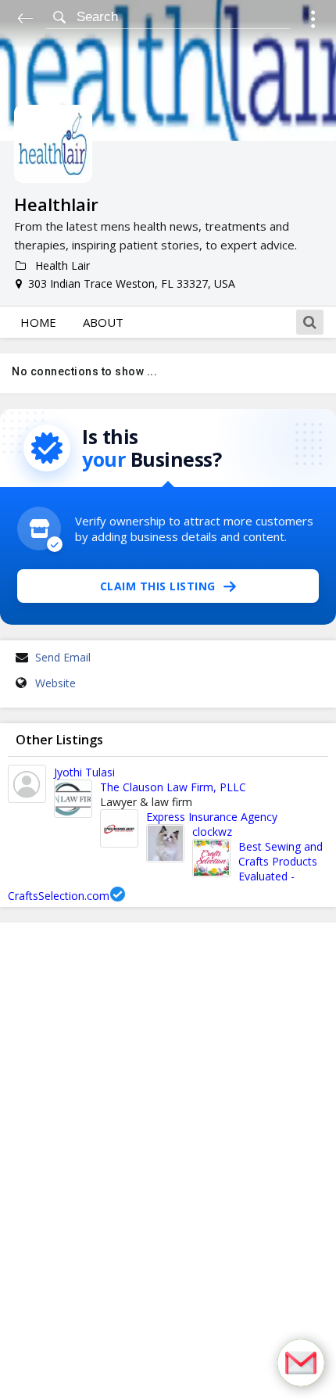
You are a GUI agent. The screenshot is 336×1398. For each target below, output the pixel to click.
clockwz (212, 831)
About (103, 322)
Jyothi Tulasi (84, 772)
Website (55, 683)
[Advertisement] (168, 1160)
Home (38, 322)
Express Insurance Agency (211, 816)
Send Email (63, 657)
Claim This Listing (158, 586)
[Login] (313, 21)
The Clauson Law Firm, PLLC (173, 787)
